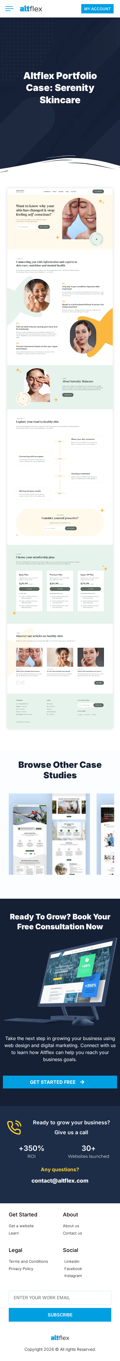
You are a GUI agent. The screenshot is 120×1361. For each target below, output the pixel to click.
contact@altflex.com (60, 1180)
